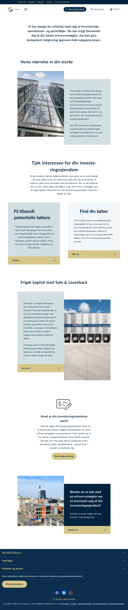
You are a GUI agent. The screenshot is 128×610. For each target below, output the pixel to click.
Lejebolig (49, 2)
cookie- (73, 604)
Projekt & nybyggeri (62, 2)
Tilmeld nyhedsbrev (14, 584)
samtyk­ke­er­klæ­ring (117, 604)
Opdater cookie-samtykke (65, 599)
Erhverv (31, 2)
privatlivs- (66, 604)
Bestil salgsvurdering (76, 9)
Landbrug (40, 2)
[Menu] (26, 9)
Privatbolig (22, 2)
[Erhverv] (14, 9)
